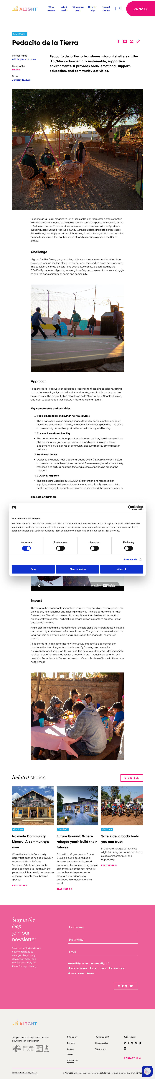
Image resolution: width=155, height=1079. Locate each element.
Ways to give (100, 1049)
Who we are (51, 9)
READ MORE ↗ (20, 885)
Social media (77, 973)
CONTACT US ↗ (132, 1058)
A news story (117, 968)
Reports (70, 1055)
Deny (33, 569)
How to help (92, 9)
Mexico (16, 69)
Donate (141, 8)
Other (92, 973)
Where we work (78, 9)
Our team (71, 1043)
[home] (22, 8)
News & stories (106, 9)
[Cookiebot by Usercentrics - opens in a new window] (130, 507)
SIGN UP (125, 986)
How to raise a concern (73, 1061)
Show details (130, 559)
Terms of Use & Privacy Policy (24, 1073)
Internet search (78, 968)
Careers (70, 1049)
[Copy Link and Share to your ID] (138, 41)
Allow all (121, 569)
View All (131, 778)
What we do (64, 9)
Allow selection (77, 569)
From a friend (98, 968)
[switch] (60, 548)
